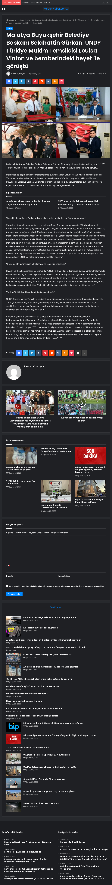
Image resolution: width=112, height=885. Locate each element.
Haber (20, 20)
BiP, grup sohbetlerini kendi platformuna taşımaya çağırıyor (53, 723)
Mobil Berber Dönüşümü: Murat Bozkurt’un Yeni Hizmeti (33, 686)
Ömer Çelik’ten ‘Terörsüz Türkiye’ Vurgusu (44, 779)
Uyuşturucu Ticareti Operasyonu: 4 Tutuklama (54, 506)
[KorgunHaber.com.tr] (56, 9)
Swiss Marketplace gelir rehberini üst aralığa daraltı (32, 715)
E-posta (10, 576)
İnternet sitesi (64, 576)
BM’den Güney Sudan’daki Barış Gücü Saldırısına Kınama (56, 450)
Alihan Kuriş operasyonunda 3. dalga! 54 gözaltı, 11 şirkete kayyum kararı (90, 470)
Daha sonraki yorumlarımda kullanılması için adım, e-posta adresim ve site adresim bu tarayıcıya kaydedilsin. (57, 586)
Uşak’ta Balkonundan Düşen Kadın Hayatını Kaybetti (89, 500)
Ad (8, 566)
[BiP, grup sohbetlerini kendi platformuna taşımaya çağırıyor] (13, 727)
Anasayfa (12, 20)
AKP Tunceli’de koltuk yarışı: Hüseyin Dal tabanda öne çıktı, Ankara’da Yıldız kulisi (46, 647)
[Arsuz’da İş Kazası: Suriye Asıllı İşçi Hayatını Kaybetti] (13, 795)
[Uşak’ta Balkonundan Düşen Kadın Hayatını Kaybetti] (90, 488)
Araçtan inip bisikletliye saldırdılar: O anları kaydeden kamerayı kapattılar (52, 2)
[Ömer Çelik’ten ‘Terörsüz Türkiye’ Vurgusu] (13, 783)
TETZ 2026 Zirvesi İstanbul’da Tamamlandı (20, 482)
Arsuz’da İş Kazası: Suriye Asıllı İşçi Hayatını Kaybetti (49, 791)
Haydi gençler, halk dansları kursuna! (24, 701)
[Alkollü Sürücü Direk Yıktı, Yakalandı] (13, 807)
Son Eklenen (56, 607)
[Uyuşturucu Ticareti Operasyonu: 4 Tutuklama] (56, 491)
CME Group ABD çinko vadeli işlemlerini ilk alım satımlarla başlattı (39, 679)
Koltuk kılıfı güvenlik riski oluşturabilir (41, 627)
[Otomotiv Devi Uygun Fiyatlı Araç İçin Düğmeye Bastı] (13, 620)
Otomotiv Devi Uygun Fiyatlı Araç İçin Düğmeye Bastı (49, 617)
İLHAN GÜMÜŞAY (18, 74)
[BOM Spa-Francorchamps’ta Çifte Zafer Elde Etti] (13, 658)
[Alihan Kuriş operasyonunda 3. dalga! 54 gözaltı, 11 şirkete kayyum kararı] (90, 456)
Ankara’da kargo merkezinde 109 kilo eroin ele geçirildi (20, 468)
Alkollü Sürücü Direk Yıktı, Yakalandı (41, 803)
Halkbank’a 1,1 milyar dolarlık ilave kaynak (27, 693)
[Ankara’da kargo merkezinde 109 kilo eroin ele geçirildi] (21, 456)
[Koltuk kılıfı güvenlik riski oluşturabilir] (13, 631)
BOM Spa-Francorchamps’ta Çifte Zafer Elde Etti (47, 654)
